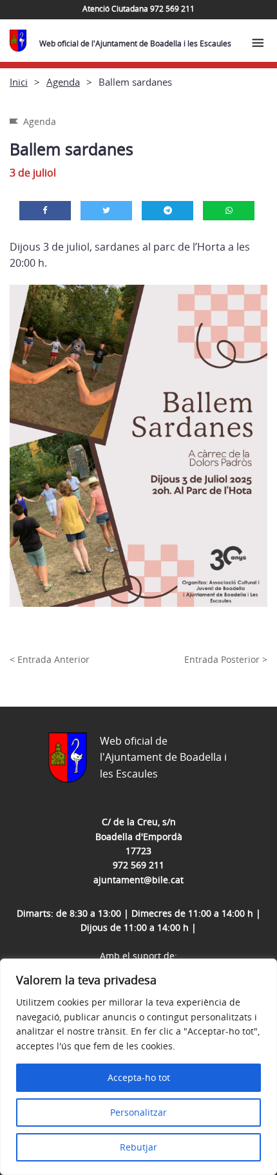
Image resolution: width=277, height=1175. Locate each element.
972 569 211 (138, 865)
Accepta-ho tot (139, 1077)
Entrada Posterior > (225, 659)
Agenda (63, 81)
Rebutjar (138, 1147)
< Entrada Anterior (50, 659)
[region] (138, 1067)
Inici (19, 81)
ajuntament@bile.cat (138, 880)
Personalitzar (138, 1112)
